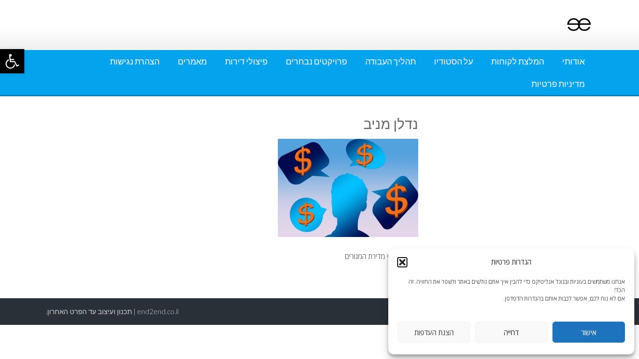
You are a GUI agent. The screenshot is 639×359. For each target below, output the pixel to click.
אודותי (573, 61)
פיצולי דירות (246, 61)
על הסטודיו (453, 61)
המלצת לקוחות (517, 61)
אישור (588, 332)
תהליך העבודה (390, 61)
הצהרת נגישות (135, 61)
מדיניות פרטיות (558, 84)
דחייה (511, 332)
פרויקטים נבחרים (316, 61)
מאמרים (192, 61)
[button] (12, 61)
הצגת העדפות (434, 332)
